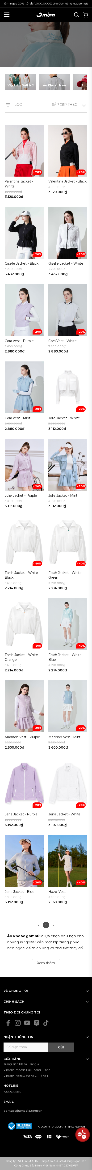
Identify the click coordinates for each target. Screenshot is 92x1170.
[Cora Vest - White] (67, 320)
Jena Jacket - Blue (19, 892)
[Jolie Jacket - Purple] (24, 475)
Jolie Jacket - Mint (62, 495)
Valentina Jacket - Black (67, 181)
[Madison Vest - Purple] (24, 716)
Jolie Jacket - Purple (21, 495)
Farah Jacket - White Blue (65, 657)
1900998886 (12, 1092)
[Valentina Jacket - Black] (67, 163)
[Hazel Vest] (67, 871)
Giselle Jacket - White (65, 263)
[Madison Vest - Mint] (67, 716)
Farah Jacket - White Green (65, 575)
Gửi (61, 1047)
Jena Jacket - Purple (21, 814)
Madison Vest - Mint (64, 737)
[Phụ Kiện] (20, 82)
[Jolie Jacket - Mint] (67, 475)
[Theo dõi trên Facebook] (8, 1023)
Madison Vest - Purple (22, 737)
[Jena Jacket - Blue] (24, 871)
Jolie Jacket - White (64, 418)
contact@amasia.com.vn (23, 1110)
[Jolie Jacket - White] (67, 397)
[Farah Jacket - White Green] (67, 554)
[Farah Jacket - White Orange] (24, 637)
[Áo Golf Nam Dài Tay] (54, 82)
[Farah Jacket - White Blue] (67, 637)
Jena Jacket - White (64, 814)
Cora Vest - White (62, 341)
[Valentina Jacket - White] (24, 163)
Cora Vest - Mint (17, 418)
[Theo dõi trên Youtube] (27, 1023)
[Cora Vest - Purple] (24, 320)
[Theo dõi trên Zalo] (36, 1023)
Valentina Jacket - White (19, 183)
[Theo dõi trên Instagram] (17, 1023)
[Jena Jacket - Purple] (24, 794)
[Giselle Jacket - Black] (24, 243)
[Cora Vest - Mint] (24, 397)
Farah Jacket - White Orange (21, 657)
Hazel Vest (57, 892)
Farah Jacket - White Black (21, 575)
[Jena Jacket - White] (67, 794)
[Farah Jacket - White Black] (24, 554)
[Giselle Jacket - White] (67, 243)
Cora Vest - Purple (19, 341)
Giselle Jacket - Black (21, 263)
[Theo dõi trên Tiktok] (46, 1023)
